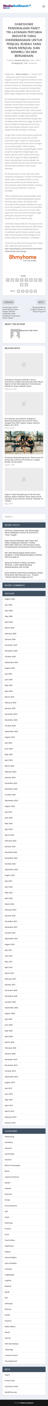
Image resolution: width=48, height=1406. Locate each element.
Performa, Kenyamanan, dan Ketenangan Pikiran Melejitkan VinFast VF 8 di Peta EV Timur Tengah (22, 532)
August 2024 (10, 737)
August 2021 (10, 944)
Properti (8, 1321)
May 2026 (8, 616)
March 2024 (9, 766)
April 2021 (9, 967)
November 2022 (11, 858)
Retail (7, 1332)
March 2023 (9, 835)
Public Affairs (10, 1326)
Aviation (8, 1159)
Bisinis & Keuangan (12, 1165)
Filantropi (9, 1223)
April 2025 (9, 691)
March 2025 (9, 697)
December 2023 (11, 783)
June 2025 (9, 679)
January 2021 (10, 984)
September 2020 (11, 1008)
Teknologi (9, 1349)
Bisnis (7, 1171)
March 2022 (9, 904)
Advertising (9, 1136)
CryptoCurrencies (12, 1177)
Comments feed (11, 1386)
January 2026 (10, 639)
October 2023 (10, 795)
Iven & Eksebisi (11, 1263)
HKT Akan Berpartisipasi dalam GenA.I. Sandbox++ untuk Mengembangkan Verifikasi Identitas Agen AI (23, 555)
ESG (6, 1211)
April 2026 (9, 622)
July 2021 (8, 950)
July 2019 (8, 1088)
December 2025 (11, 645)
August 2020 (10, 1013)
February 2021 (10, 979)
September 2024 (11, 731)
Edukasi (8, 1188)
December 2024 (11, 714)
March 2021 (9, 973)
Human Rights (10, 1257)
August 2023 (10, 806)
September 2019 (11, 1077)
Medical (8, 1286)
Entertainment (11, 1206)
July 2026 (8, 605)
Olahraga (8, 1303)
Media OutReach (22, 74)
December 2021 (11, 921)
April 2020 (9, 1036)
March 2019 (9, 1111)
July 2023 (8, 812)
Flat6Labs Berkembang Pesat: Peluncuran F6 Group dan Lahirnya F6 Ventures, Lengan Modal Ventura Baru (24, 459)
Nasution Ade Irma (22, 60)
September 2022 (11, 869)
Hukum (8, 1252)
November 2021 (11, 927)
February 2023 (10, 841)
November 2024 (11, 720)
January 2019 (10, 1123)
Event (7, 1217)
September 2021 (11, 938)
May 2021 (8, 961)
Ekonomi (8, 1194)
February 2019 (10, 1117)
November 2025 (11, 651)
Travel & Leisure (11, 1355)
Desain (7, 1183)
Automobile (9, 1154)
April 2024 (9, 760)
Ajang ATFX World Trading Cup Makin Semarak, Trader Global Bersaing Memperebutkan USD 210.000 (20, 565)
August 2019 (10, 1082)
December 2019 (11, 1059)
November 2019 (11, 1065)
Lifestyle (8, 1269)
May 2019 (8, 1100)
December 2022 (11, 852)
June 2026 (9, 610)
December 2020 (11, 990)
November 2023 (11, 789)
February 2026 (10, 633)
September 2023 (11, 800)
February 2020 (10, 1048)
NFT (6, 1298)
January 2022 (10, 915)
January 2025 (10, 708)
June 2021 (9, 956)
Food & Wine (10, 1240)
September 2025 (11, 662)
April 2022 (9, 898)
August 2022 (10, 875)
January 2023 (10, 846)
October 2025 (10, 656)
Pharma (8, 1309)
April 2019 (9, 1105)
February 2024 (10, 772)
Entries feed (10, 1380)
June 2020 (9, 1025)
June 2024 (9, 749)
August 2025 (10, 668)
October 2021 (10, 933)
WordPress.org (11, 1392)
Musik (7, 1292)
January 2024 (10, 777)
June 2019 (9, 1094)
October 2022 (10, 864)
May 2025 (8, 685)
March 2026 (9, 628)
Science (8, 1338)
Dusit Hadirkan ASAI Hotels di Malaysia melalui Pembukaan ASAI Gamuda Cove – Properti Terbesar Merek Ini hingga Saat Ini (24, 575)
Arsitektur (9, 1142)
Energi (7, 1200)
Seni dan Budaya (11, 1344)
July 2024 (8, 743)
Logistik (8, 1280)
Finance (8, 1229)
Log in (7, 1375)
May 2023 (8, 823)
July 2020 (8, 1019)
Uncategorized (16, 63)
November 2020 (11, 996)
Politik (7, 1315)
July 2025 (8, 674)
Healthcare (9, 1246)
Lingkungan (9, 1275)
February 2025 (10, 702)
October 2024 (10, 726)
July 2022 (8, 881)
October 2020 (10, 1002)
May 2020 (8, 1031)
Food (7, 1234)
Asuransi (8, 1148)
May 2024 (8, 754)
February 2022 (10, 910)
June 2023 (9, 818)
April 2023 (9, 829)
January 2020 (10, 1054)
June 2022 (9, 887)
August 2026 (10, 599)
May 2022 (8, 892)
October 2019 (10, 1071)
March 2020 (9, 1042)
